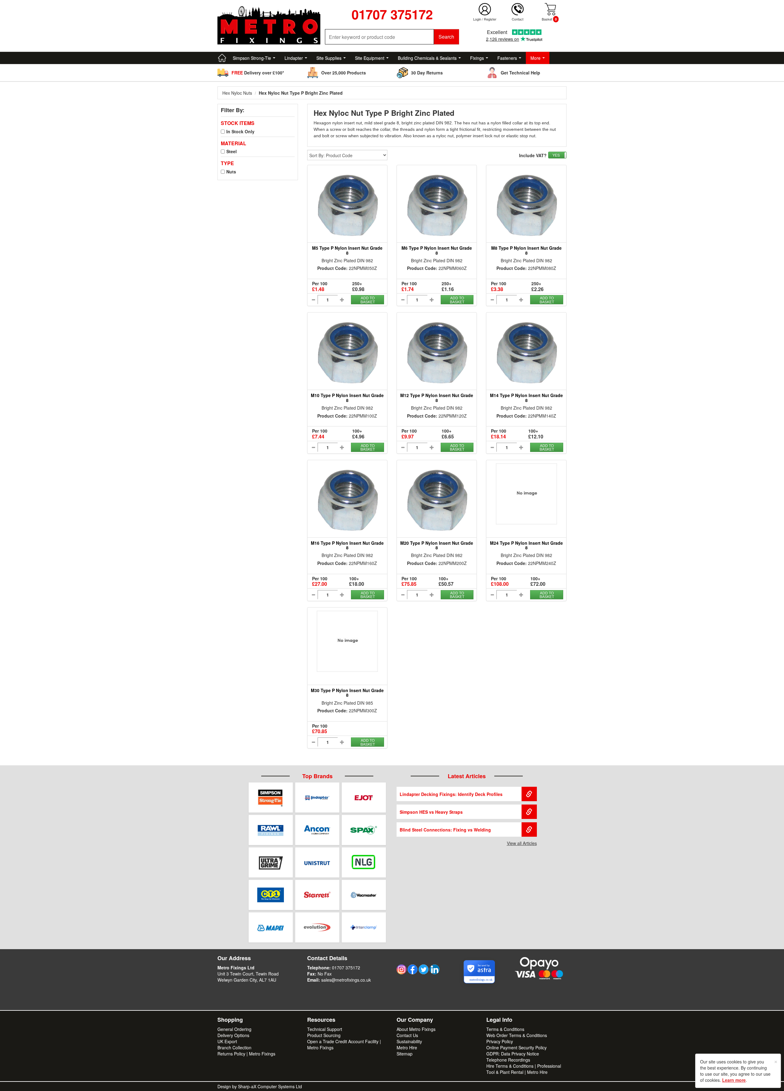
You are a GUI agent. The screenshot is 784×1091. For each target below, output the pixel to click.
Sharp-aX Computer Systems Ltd (270, 1086)
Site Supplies (328, 58)
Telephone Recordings (508, 1060)
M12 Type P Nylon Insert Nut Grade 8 (436, 397)
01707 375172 (346, 967)
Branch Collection (234, 1047)
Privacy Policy (499, 1041)
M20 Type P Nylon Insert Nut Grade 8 (436, 545)
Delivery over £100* (258, 73)
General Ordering (234, 1029)
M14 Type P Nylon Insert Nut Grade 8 (526, 397)
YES (556, 154)
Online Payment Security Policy (516, 1047)
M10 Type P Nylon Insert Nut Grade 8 (347, 397)
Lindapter (294, 58)
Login (477, 19)
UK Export (227, 1041)
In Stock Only (240, 131)
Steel (231, 151)
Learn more (734, 1080)
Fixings (477, 58)
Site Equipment (369, 58)
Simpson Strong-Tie (252, 58)
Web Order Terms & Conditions (516, 1035)
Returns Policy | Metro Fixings (246, 1054)
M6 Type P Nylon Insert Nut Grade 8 (436, 250)
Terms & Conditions (505, 1029)
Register (490, 19)
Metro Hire (407, 1047)
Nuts (231, 172)
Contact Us (407, 1035)
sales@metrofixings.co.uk (346, 980)
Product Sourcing (324, 1035)
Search (446, 36)
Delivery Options (233, 1035)
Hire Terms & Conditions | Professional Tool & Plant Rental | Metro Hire (523, 1069)
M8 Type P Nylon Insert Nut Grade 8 (526, 250)
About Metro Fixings (416, 1029)
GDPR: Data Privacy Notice (512, 1054)
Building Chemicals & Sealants (427, 58)
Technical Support (324, 1029)
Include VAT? (533, 155)
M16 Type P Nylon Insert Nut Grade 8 (347, 545)
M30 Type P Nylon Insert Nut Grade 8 (347, 692)
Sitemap (405, 1054)
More (535, 58)
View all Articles (522, 843)
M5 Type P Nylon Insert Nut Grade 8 (347, 250)
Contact (517, 19)
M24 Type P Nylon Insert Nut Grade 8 (526, 545)
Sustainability (409, 1041)
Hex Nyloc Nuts (237, 93)
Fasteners (507, 58)
